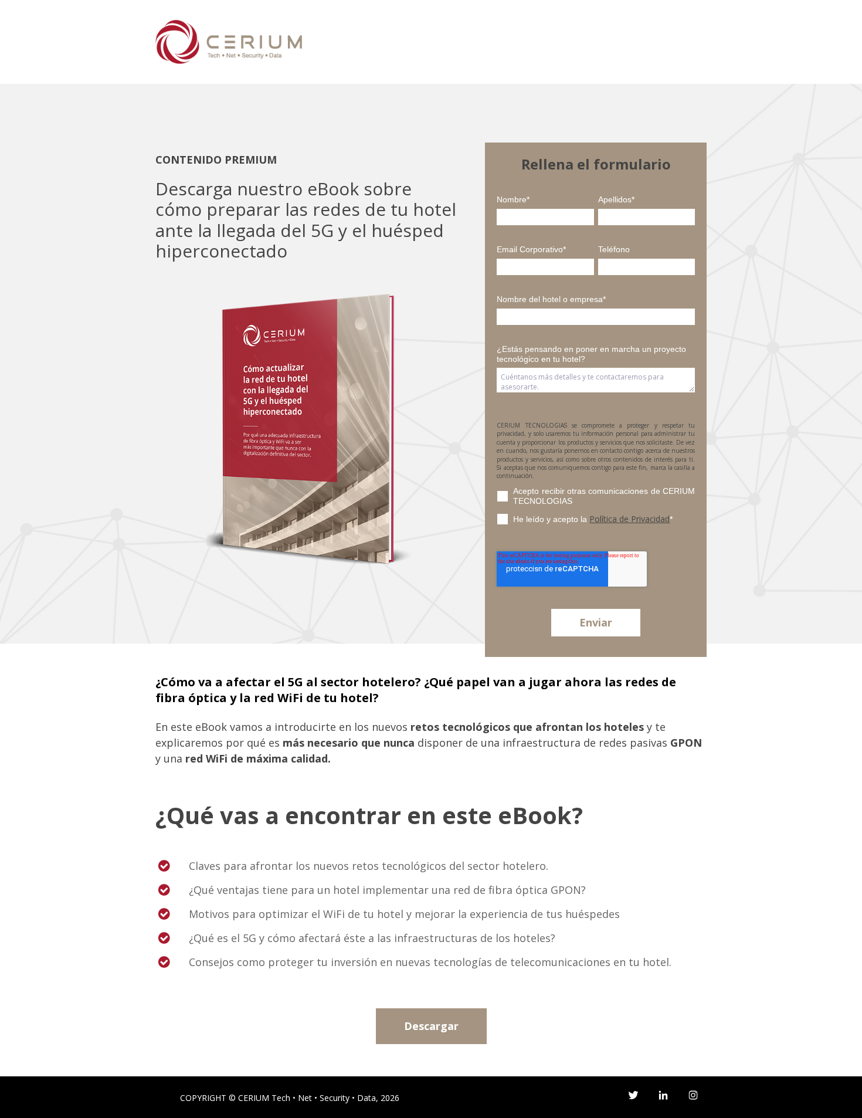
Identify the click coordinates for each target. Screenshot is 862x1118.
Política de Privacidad (629, 518)
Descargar (431, 1026)
